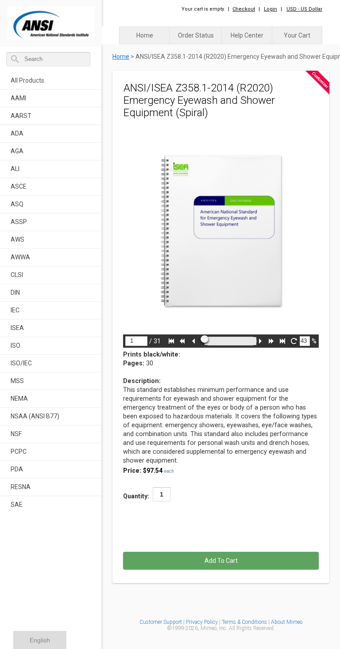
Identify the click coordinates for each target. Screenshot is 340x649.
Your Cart (297, 35)
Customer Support (160, 622)
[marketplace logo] (51, 21)
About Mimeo (286, 622)
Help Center (247, 35)
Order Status (196, 35)
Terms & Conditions (244, 622)
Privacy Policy (202, 622)
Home (144, 35)
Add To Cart (221, 560)
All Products (27, 80)
